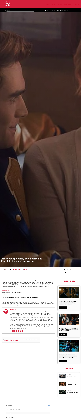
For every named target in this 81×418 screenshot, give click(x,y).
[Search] (33, 10)
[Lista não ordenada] (15, 413)
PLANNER (76, 4)
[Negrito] (7, 413)
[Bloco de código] (19, 413)
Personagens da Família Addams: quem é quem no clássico (72, 377)
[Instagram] (14, 331)
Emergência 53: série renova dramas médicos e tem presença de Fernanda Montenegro (68, 356)
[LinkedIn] (16, 331)
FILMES (53, 4)
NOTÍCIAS (47, 4)
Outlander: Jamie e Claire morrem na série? (71, 385)
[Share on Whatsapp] (66, 272)
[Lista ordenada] (14, 413)
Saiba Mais (63, 307)
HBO (65, 10)
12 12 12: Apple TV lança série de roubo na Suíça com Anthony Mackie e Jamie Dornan (67, 303)
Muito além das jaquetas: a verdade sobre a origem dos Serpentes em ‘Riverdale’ (20, 297)
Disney (68, 10)
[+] (23, 412)
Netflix (62, 10)
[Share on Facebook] (61, 269)
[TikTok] (20, 331)
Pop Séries (13, 310)
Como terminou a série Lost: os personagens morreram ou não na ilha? (72, 393)
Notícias (20, 269)
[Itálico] (9, 413)
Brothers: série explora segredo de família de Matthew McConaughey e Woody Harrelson (68, 329)
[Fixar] (12, 413)
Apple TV (58, 10)
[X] (13, 331)
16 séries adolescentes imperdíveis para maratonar (13, 295)
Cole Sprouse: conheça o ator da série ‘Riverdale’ (12, 292)
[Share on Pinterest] (70, 269)
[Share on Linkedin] (67, 269)
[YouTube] (18, 331)
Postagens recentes (69, 281)
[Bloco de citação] (17, 413)
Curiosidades (69, 368)
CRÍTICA (60, 4)
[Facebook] (22, 331)
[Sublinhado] (10, 413)
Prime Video (52, 10)
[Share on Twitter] (64, 269)
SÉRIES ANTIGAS (68, 4)
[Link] (20, 413)
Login (49, 405)
